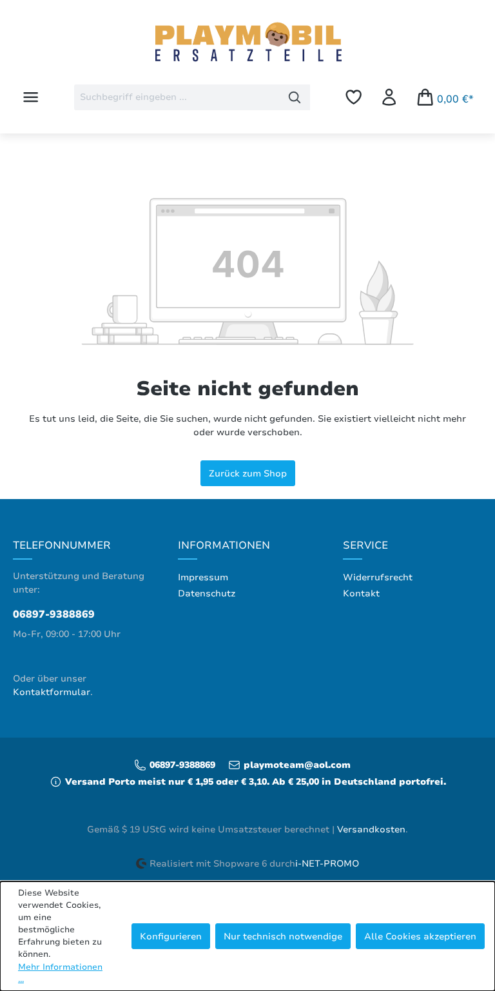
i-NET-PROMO (327, 864)
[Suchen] (295, 97)
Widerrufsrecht (377, 577)
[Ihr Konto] (389, 97)
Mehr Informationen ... (60, 973)
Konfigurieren (171, 936)
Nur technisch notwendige (283, 936)
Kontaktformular (51, 692)
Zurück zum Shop (248, 473)
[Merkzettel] (353, 97)
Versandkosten (371, 829)
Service (365, 545)
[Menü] (30, 97)
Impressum (203, 577)
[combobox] (177, 97)
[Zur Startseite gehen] (247, 43)
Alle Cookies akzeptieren (420, 936)
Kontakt (361, 593)
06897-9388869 (54, 614)
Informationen (224, 545)
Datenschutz (206, 593)
